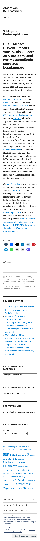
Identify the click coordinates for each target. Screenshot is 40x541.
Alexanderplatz (12, 447)
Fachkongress (8, 286)
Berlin (13, 454)
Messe (23, 279)
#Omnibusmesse (10, 106)
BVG (25, 454)
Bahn (27, 447)
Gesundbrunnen (8, 470)
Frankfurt (21, 466)
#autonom (15, 190)
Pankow (6, 477)
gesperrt (27, 466)
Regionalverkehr (29, 477)
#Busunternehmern (12, 150)
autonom (31, 279)
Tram (12, 488)
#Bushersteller (13, 184)
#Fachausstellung (26, 115)
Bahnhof (6, 450)
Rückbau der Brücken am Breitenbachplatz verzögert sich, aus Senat (19, 329)
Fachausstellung (23, 284)
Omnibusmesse (30, 286)
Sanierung (6, 480)
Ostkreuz (32, 474)
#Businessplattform (12, 212)
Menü (6, 18)
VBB (23, 488)
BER (6, 454)
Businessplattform (27, 281)
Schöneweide (30, 480)
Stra (13, 484)
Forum (16, 286)
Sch (12, 480)
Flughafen (10, 466)
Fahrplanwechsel (10, 462)
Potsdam (14, 477)
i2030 (31, 470)
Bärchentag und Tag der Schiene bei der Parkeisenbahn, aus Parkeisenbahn (19, 310)
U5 (16, 489)
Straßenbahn (24, 484)
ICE (4, 474)
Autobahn (21, 447)
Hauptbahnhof (22, 470)
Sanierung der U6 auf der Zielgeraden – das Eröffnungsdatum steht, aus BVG (19, 319)
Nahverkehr (17, 474)
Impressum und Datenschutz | (17, 511)
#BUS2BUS (23, 106)
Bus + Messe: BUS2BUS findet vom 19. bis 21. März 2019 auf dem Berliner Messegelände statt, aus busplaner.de (18, 55)
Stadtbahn (6, 484)
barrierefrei (14, 450)
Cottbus (32, 455)
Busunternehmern (10, 284)
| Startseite (8, 500)
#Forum (17, 118)
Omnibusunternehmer (11, 289)
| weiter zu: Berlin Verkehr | (15, 505)
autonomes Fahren (10, 279)
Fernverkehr (22, 462)
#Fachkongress (10, 115)
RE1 (20, 477)
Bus (19, 279)
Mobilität (9, 474)
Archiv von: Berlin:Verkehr (12, 9)
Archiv (6, 430)
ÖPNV (30, 488)
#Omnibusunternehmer (13, 99)
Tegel (6, 488)
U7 (19, 488)
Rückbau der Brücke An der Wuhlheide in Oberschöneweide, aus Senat (19, 351)
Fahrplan (21, 459)
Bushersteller (15, 281)
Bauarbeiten (25, 450)
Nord (25, 474)
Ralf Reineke (10, 277)
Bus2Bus (6, 281)
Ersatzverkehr (11, 459)
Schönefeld (20, 480)
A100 (5, 447)
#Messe (6, 102)
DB (4, 459)
